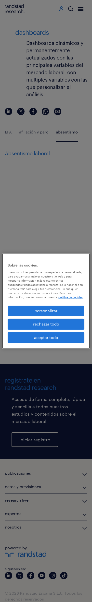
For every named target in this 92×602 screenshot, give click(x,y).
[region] (46, 301)
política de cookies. (70, 297)
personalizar (46, 310)
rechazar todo (46, 324)
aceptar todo (46, 337)
